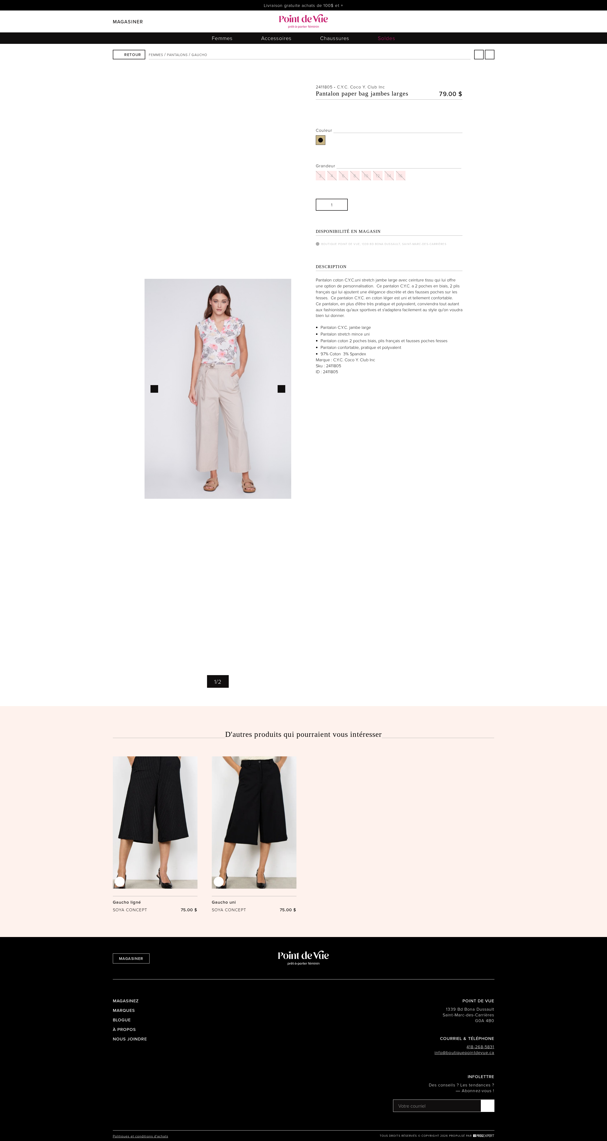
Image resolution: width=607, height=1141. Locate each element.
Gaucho (199, 54)
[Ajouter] (339, 204)
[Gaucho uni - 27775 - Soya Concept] (254, 834)
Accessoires (276, 38)
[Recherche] (455, 21)
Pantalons (177, 54)
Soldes (386, 38)
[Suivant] (489, 54)
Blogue (122, 1020)
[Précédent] (479, 54)
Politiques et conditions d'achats (140, 1136)
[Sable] (320, 140)
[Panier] (479, 21)
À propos (124, 1029)
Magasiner (131, 958)
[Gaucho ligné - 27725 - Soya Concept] (155, 834)
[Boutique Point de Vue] (303, 21)
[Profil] (467, 21)
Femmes (222, 38)
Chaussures (334, 38)
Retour (132, 54)
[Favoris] (284, 91)
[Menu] (492, 21)
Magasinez (126, 1001)
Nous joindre (130, 1039)
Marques (124, 1010)
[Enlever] (324, 204)
